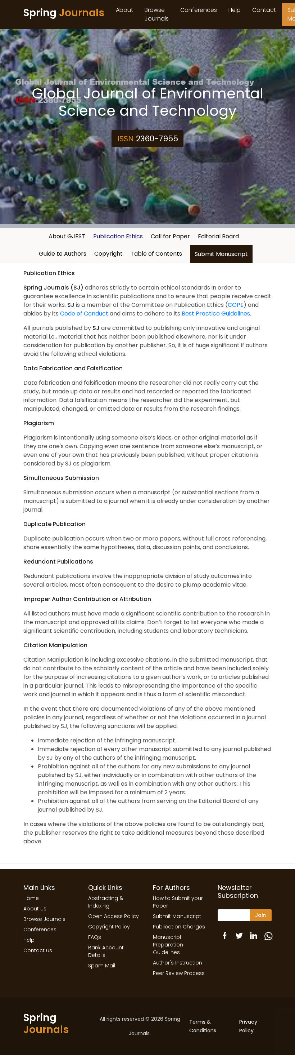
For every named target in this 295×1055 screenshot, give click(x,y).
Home (31, 898)
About (124, 10)
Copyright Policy (109, 926)
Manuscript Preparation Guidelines (168, 944)
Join (260, 915)
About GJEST (67, 236)
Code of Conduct (84, 313)
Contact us (37, 950)
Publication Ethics (118, 236)
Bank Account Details (106, 951)
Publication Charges (179, 926)
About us (34, 908)
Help (234, 10)
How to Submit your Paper (178, 902)
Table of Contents (156, 254)
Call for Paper (170, 236)
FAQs (94, 937)
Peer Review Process (179, 973)
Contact (264, 10)
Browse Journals (157, 14)
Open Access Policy (113, 916)
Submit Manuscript (221, 254)
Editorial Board (218, 236)
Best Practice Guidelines (216, 313)
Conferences (198, 10)
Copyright (108, 254)
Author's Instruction (177, 962)
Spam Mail (101, 965)
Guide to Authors (62, 254)
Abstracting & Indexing (105, 902)
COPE (236, 305)
